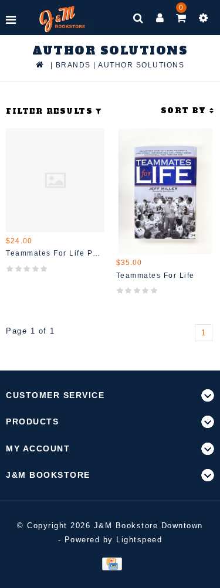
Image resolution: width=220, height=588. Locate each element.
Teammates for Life (155, 275)
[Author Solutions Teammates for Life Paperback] (55, 180)
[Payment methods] (110, 563)
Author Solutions (141, 65)
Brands (73, 65)
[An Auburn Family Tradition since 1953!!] (62, 19)
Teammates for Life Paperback (55, 253)
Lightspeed (139, 539)
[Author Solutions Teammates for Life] (165, 191)
